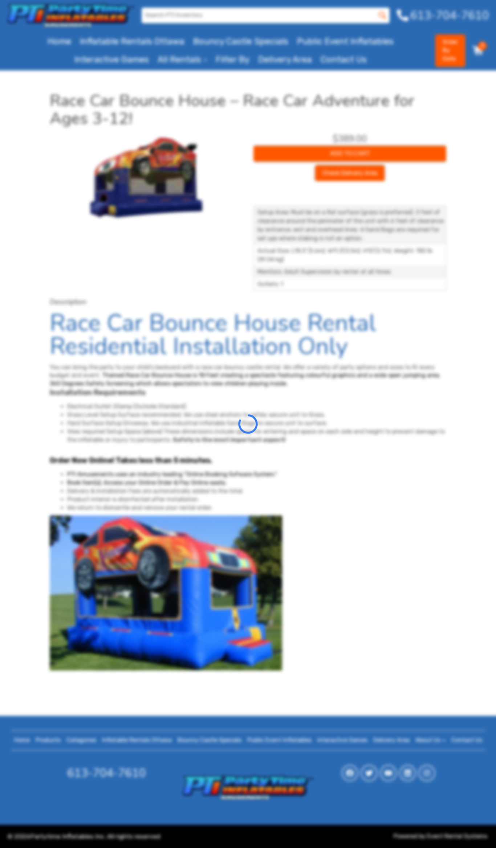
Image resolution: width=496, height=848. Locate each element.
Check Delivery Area (349, 173)
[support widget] (474, 830)
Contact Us (344, 59)
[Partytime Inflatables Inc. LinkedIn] (407, 773)
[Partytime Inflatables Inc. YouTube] (388, 773)
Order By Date (450, 50)
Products (48, 740)
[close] (485, 10)
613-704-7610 (106, 773)
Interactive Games (111, 59)
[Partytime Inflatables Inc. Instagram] (427, 773)
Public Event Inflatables (345, 41)
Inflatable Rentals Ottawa (132, 41)
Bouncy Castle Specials (240, 41)
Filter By (232, 59)
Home (59, 41)
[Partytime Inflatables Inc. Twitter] (369, 773)
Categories (81, 740)
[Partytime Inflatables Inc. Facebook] (350, 773)
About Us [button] (428, 740)
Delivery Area (285, 59)
